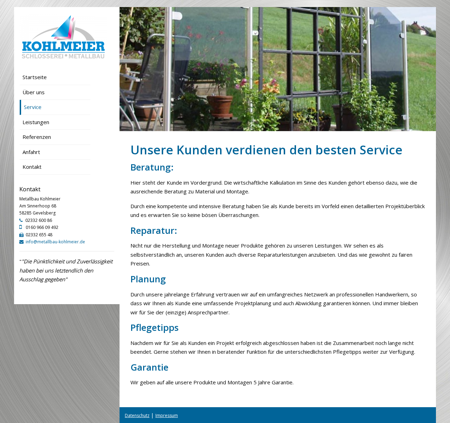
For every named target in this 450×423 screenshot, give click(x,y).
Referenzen (36, 136)
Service (32, 106)
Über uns (33, 92)
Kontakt (31, 166)
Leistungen (35, 122)
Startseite (34, 77)
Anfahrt (31, 151)
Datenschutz (137, 415)
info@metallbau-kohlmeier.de (55, 242)
